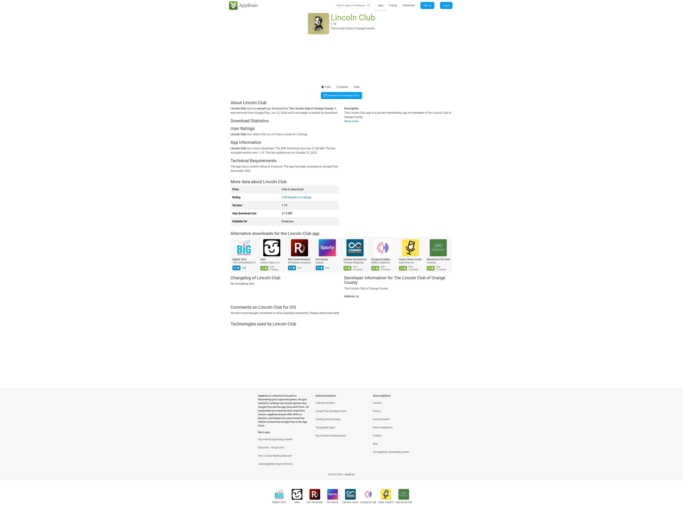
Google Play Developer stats (331, 411)
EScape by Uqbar (380, 259)
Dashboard (409, 5)
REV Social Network (299, 259)
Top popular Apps (325, 427)
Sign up (427, 5)
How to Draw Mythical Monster (275, 455)
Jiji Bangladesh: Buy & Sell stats (275, 463)
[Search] (368, 5)
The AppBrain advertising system (391, 452)
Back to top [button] (674, 472)
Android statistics (325, 402)
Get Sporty (322, 259)
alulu (263, 259)
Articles (377, 435)
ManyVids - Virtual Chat (271, 447)
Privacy (377, 411)
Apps (380, 5)
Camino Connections (355, 259)
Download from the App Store (342, 95)
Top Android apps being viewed (275, 439)
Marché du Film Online (438, 259)
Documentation (381, 419)
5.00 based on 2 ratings (296, 197)
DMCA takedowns (383, 427)
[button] (398, 296)
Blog (375, 443)
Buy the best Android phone (331, 435)
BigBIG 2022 (239, 259)
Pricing (393, 5)
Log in (446, 5)
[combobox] (351, 5)
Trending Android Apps (328, 419)
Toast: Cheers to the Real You (410, 259)
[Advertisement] (337, 60)
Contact (377, 402)
